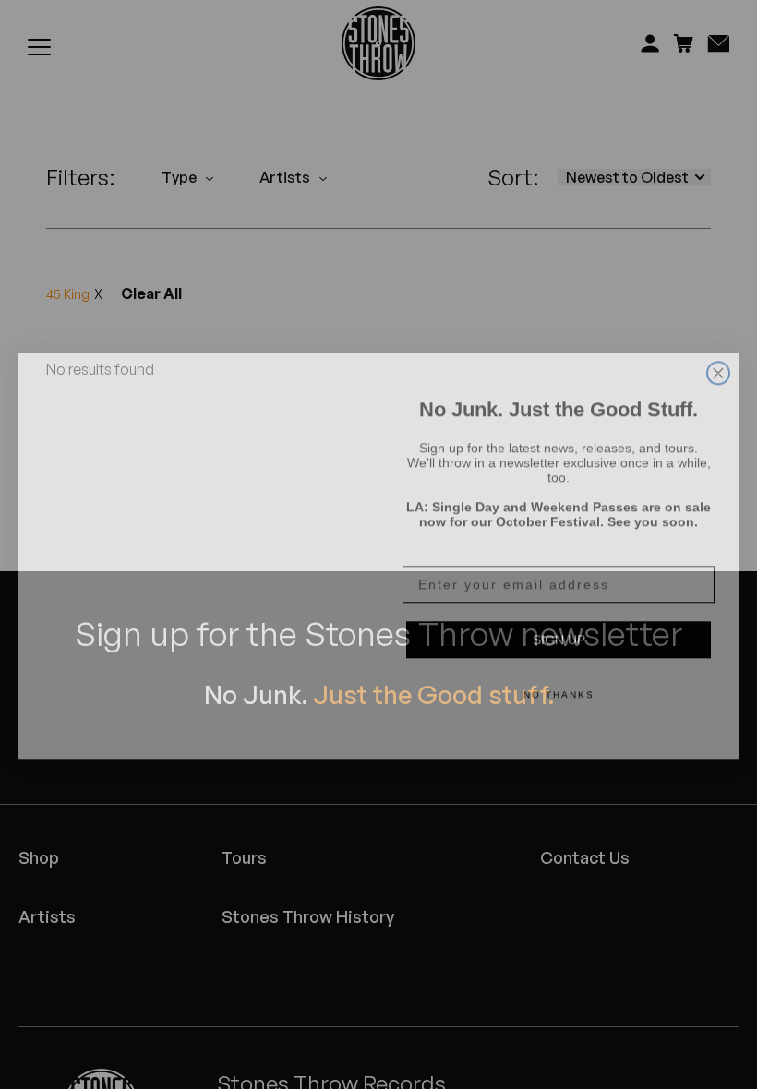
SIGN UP (559, 628)
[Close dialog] (718, 340)
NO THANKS (559, 683)
